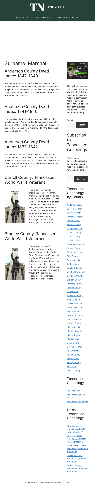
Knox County (73, 311)
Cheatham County (75, 244)
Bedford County (74, 209)
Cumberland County (76, 272)
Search (70, 120)
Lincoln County (74, 319)
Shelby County (74, 362)
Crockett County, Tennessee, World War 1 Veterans (77, 458)
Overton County (74, 347)
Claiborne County (75, 252)
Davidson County (75, 276)
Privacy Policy (22, 17)
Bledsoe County (74, 217)
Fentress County (74, 284)
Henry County (73, 299)
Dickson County (74, 280)
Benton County (74, 213)
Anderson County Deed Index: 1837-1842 (27, 144)
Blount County (73, 221)
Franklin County (74, 288)
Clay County (72, 256)
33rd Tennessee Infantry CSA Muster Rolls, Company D (76, 439)
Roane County (73, 355)
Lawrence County (75, 315)
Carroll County (73, 236)
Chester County (74, 248)
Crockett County (74, 268)
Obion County (73, 343)
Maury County (73, 327)
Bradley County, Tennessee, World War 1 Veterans (31, 236)
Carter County (73, 240)
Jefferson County (75, 307)
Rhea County (73, 351)
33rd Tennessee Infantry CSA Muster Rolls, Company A (76, 429)
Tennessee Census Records (67, 17)
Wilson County (73, 370)
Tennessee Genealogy (41, 17)
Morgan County (74, 339)
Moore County (73, 335)
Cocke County (73, 260)
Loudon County (74, 323)
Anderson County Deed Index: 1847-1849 (27, 73)
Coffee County (73, 264)
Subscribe (81, 179)
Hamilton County (74, 295)
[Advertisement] (47, 38)
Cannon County (74, 232)
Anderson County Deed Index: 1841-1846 (27, 109)
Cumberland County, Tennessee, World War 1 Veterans (77, 449)
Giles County (73, 291)
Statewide (71, 366)
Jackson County (74, 303)
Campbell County (75, 228)
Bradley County (74, 224)
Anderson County (75, 205)
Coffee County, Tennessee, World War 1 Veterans (77, 468)
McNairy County (74, 331)
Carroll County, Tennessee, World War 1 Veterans (30, 180)
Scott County (73, 359)
